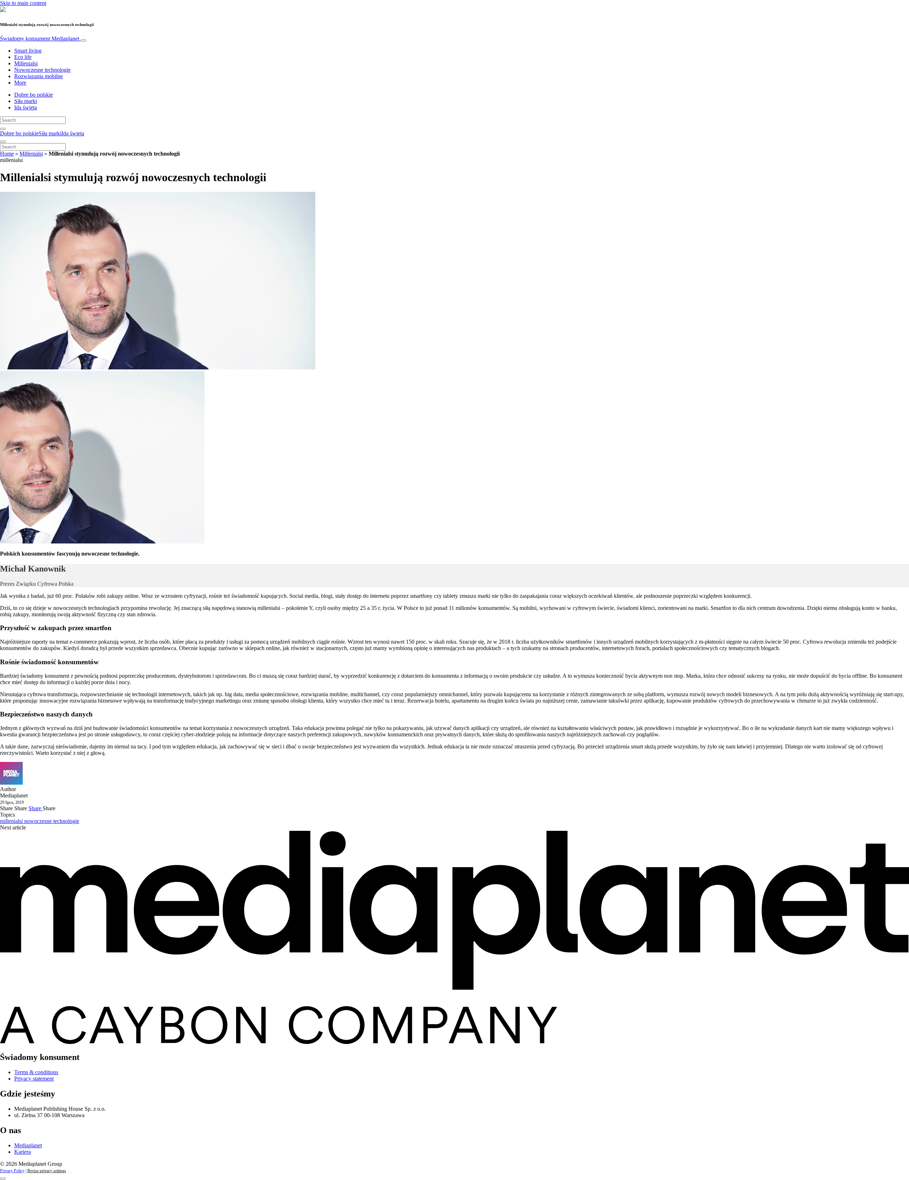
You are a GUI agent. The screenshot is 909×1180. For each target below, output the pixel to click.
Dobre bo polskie (33, 95)
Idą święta (25, 107)
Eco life (23, 57)
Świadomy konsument (39, 39)
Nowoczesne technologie (42, 70)
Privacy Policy (12, 1170)
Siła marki (25, 101)
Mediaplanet (28, 1145)
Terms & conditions (36, 1072)
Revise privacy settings (46, 1170)
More (20, 83)
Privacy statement (34, 1079)
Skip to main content (23, 3)
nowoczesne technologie (51, 821)
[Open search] (3, 129)
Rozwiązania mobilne (38, 76)
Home (7, 154)
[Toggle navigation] (83, 40)
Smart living (28, 51)
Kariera (22, 1152)
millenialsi (12, 821)
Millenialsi (26, 63)
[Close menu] (3, 142)
